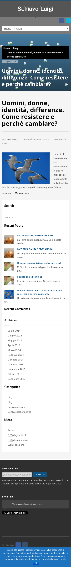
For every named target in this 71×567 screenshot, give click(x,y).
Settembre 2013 (16, 378)
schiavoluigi (11, 140)
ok (36, 563)
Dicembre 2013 (16, 364)
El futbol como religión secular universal (39, 263)
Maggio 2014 (15, 340)
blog (15, 48)
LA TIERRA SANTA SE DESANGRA (35, 249)
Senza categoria (17, 407)
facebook (61, 20)
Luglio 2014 (14, 330)
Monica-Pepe (21, 193)
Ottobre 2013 (15, 374)
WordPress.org (16, 444)
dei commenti (18, 440)
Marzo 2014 (14, 350)
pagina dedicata (32, 556)
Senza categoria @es (19, 411)
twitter (68, 20)
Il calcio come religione (29, 276)
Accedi (11, 430)
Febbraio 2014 (16, 354)
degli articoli (17, 435)
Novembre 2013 (16, 369)
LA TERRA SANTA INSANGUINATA (35, 235)
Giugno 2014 (15, 335)
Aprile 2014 (14, 345)
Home (6, 48)
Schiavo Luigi (35, 8)
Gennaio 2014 (15, 359)
